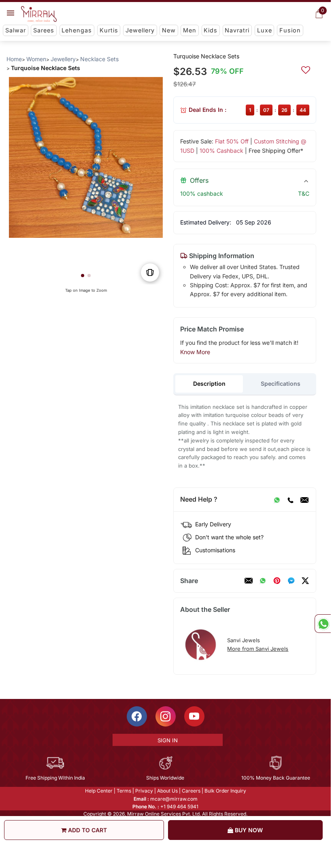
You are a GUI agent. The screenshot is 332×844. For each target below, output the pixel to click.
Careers (191, 791)
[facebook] (291, 581)
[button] (82, 275)
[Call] (290, 499)
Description (209, 383)
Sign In (167, 740)
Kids (210, 30)
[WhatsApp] (277, 499)
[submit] (305, 69)
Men (189, 30)
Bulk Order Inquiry (225, 791)
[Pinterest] (277, 581)
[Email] (304, 499)
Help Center (99, 791)
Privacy (144, 791)
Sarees (43, 30)
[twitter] (305, 581)
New (169, 30)
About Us (167, 791)
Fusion (290, 30)
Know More (195, 351)
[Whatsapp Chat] (323, 623)
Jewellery (140, 30)
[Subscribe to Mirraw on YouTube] (194, 716)
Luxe (264, 30)
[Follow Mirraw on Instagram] (165, 716)
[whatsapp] (263, 581)
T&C (303, 193)
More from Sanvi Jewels (257, 648)
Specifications (280, 383)
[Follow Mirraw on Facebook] (137, 716)
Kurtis (109, 30)
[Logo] (39, 14)
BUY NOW (248, 830)
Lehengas (77, 30)
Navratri (237, 30)
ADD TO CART (86, 830)
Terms (124, 791)
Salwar (15, 30)
